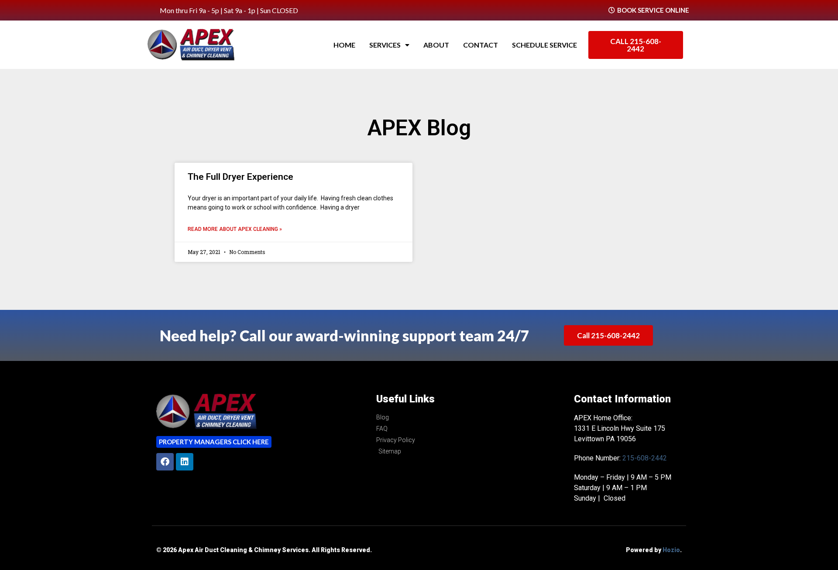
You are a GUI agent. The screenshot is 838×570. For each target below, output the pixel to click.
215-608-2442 (644, 458)
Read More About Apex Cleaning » (235, 229)
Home (344, 45)
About (436, 45)
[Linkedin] (184, 461)
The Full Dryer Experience (240, 177)
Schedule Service (544, 45)
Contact (480, 45)
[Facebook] (165, 461)
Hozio (671, 549)
